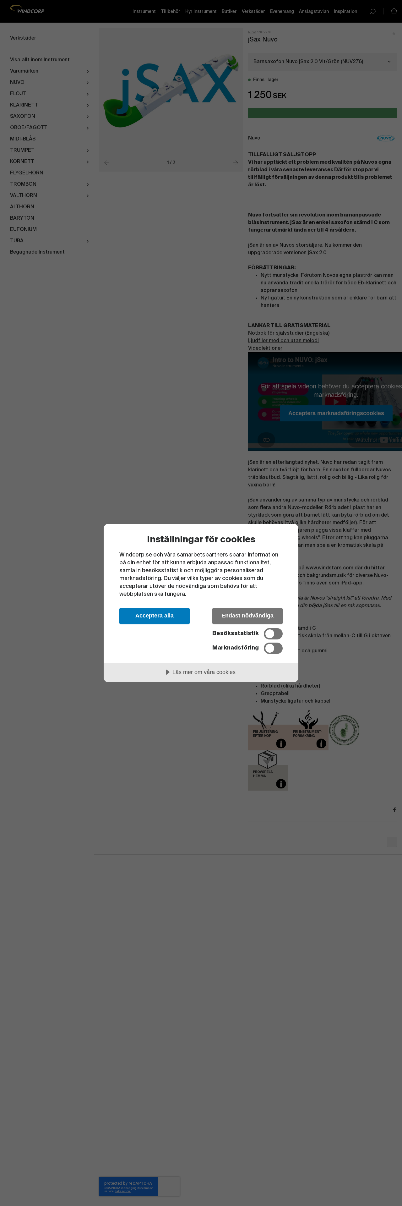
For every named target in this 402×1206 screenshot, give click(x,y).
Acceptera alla (154, 615)
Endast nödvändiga (247, 615)
